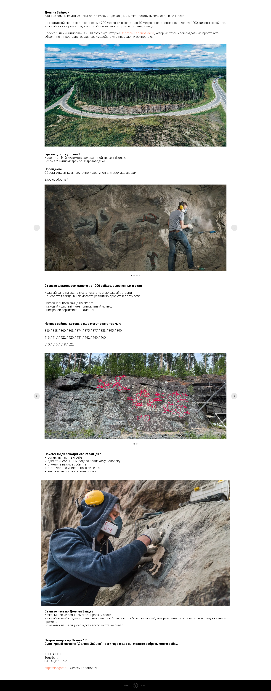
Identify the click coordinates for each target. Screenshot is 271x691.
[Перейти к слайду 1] (131, 275)
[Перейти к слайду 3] (137, 275)
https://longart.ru (56, 668)
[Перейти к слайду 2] (134, 275)
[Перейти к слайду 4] (139, 275)
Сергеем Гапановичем (137, 33)
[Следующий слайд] (234, 228)
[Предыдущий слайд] (37, 228)
